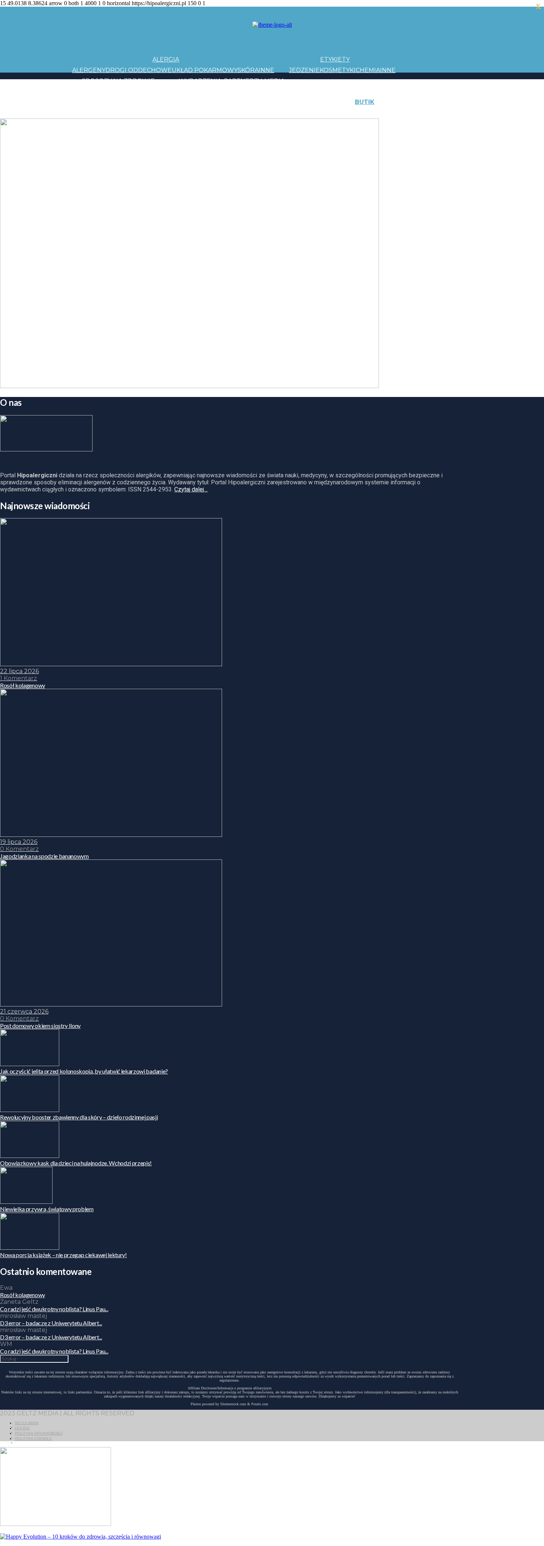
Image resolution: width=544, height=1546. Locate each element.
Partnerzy (243, 80)
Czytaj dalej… (191, 489)
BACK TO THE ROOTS (182, 112)
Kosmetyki (338, 70)
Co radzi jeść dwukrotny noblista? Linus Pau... (54, 1308)
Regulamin (26, 1422)
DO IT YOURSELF (284, 112)
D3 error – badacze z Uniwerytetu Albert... (51, 1322)
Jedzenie (304, 70)
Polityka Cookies (33, 1438)
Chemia (368, 70)
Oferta (22, 1428)
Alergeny (88, 70)
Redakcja (431, 112)
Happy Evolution (203, 102)
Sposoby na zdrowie (118, 80)
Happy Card (129, 112)
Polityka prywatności (39, 1433)
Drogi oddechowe (138, 70)
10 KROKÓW (90, 112)
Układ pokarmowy (205, 70)
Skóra (248, 70)
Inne (266, 70)
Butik (365, 102)
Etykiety (335, 59)
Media (274, 80)
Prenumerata (471, 112)
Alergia (165, 59)
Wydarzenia (200, 80)
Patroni (250, 91)
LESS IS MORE (236, 112)
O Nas (405, 112)
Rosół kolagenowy (22, 1294)
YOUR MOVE (329, 112)
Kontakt (438, 102)
